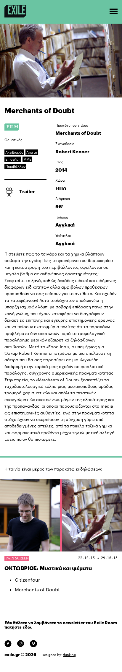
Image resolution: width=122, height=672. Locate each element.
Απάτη (31, 152)
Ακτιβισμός (14, 152)
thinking (69, 655)
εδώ (27, 627)
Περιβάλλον (15, 166)
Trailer (27, 191)
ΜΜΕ (27, 159)
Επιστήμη (12, 159)
